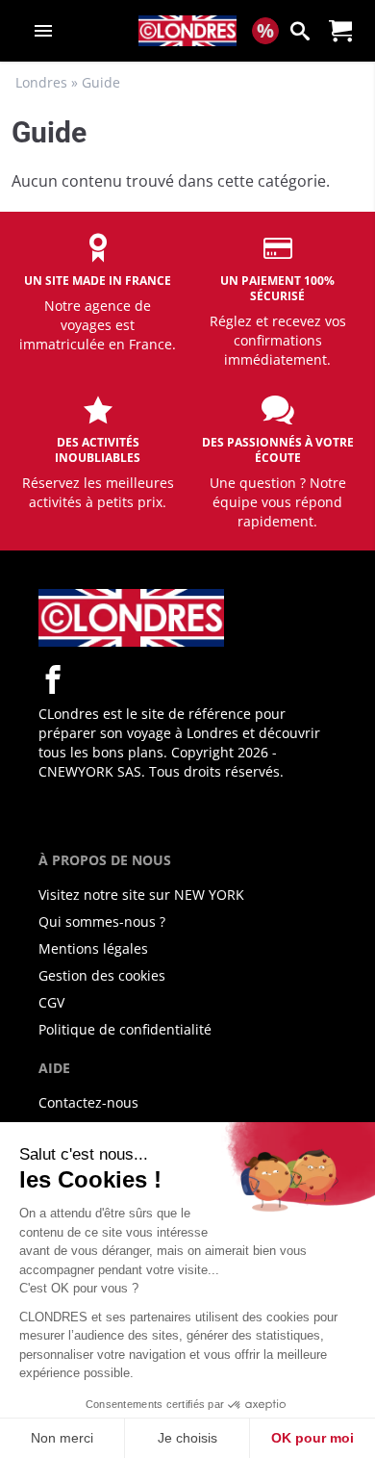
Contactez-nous (88, 1102)
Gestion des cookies (101, 975)
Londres (41, 82)
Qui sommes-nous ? (101, 921)
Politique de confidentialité (125, 1029)
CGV (51, 1002)
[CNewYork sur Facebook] (52, 679)
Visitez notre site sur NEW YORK (141, 894)
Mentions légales (93, 948)
